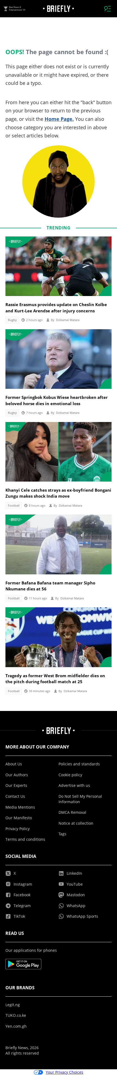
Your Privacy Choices (64, 1072)
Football (14, 505)
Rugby (12, 320)
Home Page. (59, 119)
